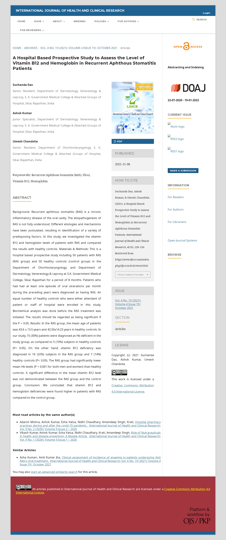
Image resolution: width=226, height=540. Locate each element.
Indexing (80, 21)
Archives (30, 48)
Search (201, 19)
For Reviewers (31, 30)
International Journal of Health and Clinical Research (70, 11)
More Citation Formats (130, 274)
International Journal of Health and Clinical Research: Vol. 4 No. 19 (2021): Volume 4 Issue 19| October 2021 (90, 462)
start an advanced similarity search (54, 472)
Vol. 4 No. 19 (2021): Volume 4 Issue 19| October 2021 (78, 48)
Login (206, 13)
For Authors (127, 21)
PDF (119, 141)
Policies (100, 21)
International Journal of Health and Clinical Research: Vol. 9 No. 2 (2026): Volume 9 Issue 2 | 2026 (90, 427)
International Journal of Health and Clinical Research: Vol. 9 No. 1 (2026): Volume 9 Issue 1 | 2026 (90, 438)
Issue (38, 21)
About (58, 21)
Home (21, 21)
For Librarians (177, 222)
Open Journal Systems (182, 240)
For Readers (176, 197)
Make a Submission (183, 170)
